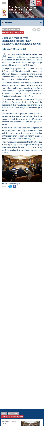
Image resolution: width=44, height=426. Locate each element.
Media (4, 29)
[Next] (40, 170)
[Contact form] (39, 3)
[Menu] (4, 4)
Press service (14, 29)
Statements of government (12, 32)
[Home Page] (4, 12)
